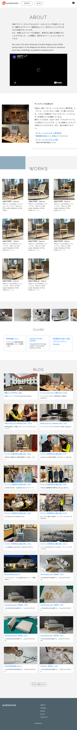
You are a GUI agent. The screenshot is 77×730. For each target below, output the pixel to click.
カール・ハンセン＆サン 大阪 (46, 139)
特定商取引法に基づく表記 (61, 338)
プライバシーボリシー (60, 341)
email (73, 2)
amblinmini (9, 705)
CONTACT (44, 717)
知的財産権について (12, 338)
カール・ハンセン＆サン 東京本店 (48, 133)
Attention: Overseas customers (36, 339)
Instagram (56, 344)
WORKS (27, 3)
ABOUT (43, 705)
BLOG (39, 3)
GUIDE (42, 711)
